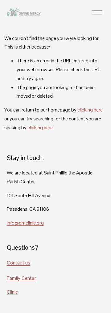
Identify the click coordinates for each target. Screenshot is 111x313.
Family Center (21, 278)
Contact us (19, 262)
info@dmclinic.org (25, 223)
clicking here (90, 110)
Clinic (12, 292)
